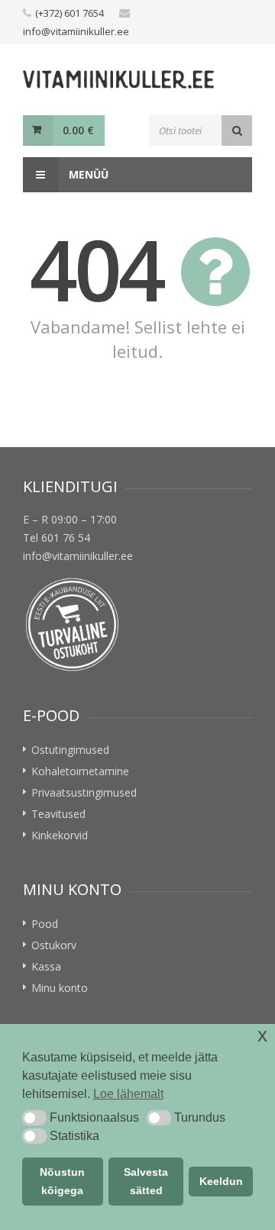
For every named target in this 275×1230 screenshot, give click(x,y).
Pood (44, 923)
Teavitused (58, 814)
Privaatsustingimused (84, 792)
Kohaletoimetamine (80, 771)
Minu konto (59, 987)
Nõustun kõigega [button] (62, 1181)
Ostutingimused (70, 749)
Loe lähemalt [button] (128, 1093)
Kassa (46, 966)
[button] (34, 1117)
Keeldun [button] (221, 1181)
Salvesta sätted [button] (146, 1181)
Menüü (87, 174)
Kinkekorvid (59, 835)
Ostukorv (53, 945)
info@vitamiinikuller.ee (76, 31)
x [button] (262, 1035)
